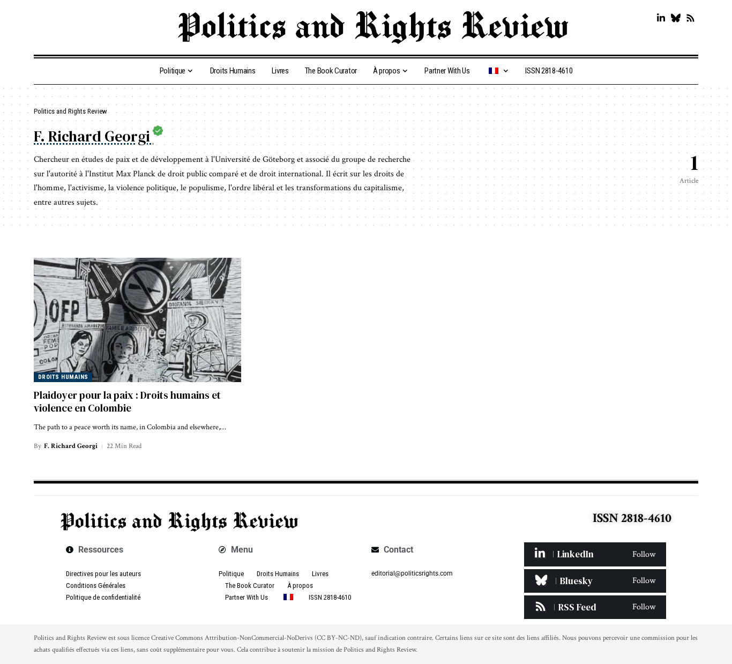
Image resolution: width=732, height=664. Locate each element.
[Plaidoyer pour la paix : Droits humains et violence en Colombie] (137, 320)
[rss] (595, 607)
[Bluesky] (675, 18)
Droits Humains (63, 377)
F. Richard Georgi (71, 446)
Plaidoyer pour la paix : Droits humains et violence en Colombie (127, 401)
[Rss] (690, 18)
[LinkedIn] (661, 18)
